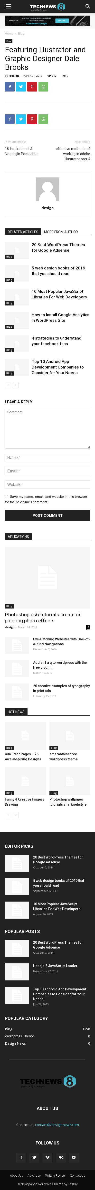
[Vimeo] (47, 1157)
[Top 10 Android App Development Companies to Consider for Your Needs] (17, 367)
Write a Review (55, 1175)
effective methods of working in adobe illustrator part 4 (73, 154)
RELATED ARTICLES (23, 232)
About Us (16, 1175)
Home (9, 33)
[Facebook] (21, 1157)
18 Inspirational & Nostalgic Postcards (21, 151)
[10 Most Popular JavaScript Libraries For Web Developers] (17, 297)
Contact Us (77, 1175)
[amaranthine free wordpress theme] (69, 736)
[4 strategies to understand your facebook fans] (17, 343)
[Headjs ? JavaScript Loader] (17, 971)
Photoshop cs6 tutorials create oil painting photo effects (43, 618)
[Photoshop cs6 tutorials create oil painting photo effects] (47, 578)
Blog (21, 33)
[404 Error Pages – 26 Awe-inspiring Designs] (25, 736)
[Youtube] (74, 1157)
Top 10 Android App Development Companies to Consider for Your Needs (58, 367)
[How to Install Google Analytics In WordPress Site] (17, 320)
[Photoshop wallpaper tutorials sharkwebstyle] (69, 781)
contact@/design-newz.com (57, 1124)
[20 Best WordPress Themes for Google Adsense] (17, 250)
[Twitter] (34, 1157)
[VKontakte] (61, 1157)
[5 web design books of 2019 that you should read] (17, 273)
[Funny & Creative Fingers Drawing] (25, 781)
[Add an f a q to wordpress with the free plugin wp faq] (17, 668)
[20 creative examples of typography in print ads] (17, 692)
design (14, 75)
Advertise (34, 1175)
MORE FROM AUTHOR (61, 232)
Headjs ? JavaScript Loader (55, 966)
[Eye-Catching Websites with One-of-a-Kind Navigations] (17, 645)
